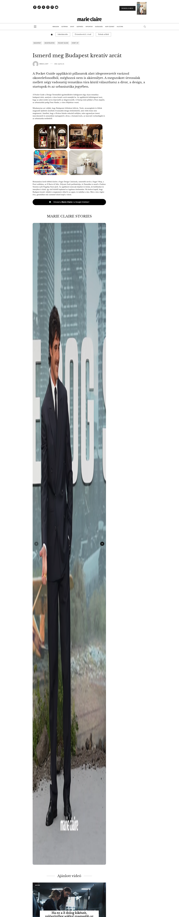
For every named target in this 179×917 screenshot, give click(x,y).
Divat (72, 26)
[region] (69, 544)
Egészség (99, 26)
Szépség (80, 26)
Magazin (56, 26)
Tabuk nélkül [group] (103, 34)
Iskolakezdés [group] (63, 34)
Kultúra (120, 26)
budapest (37, 43)
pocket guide (63, 43)
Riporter (89, 26)
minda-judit (43, 64)
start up (75, 43)
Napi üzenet (109, 26)
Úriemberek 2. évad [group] (83, 34)
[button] (69, 544)
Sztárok (64, 26)
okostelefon (49, 43)
